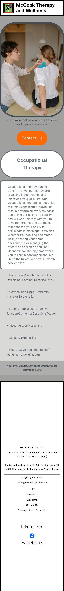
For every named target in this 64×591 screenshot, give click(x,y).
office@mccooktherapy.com (32, 482)
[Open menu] (59, 8)
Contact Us (32, 138)
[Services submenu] (37, 494)
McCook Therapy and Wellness (35, 7)
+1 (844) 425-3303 (32, 477)
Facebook (32, 542)
